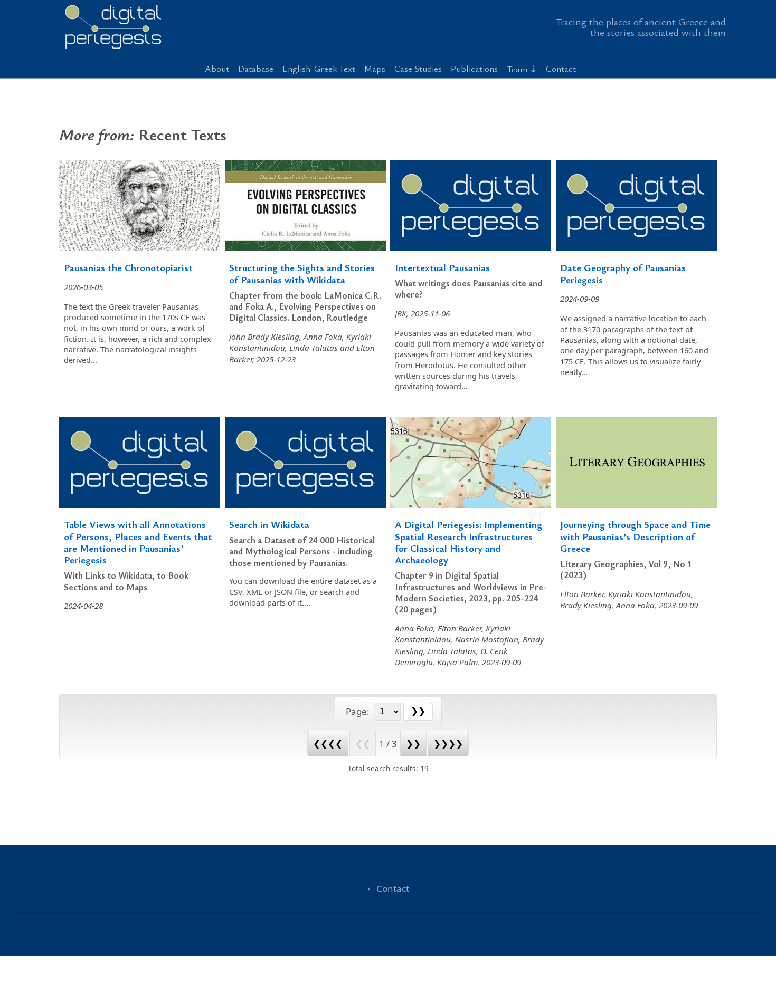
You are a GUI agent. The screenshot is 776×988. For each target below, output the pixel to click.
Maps (374, 68)
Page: (359, 711)
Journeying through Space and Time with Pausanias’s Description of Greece (635, 535)
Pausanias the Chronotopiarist (128, 267)
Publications (474, 68)
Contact (561, 68)
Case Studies (418, 68)
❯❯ (413, 743)
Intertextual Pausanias (442, 267)
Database (255, 68)
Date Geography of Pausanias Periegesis (623, 273)
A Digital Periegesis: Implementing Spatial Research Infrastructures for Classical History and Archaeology (468, 541)
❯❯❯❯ (448, 743)
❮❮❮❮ (328, 743)
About (217, 68)
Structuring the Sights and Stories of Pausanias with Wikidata (302, 273)
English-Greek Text (318, 68)
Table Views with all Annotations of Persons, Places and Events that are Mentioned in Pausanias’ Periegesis (138, 541)
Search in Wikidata (269, 524)
